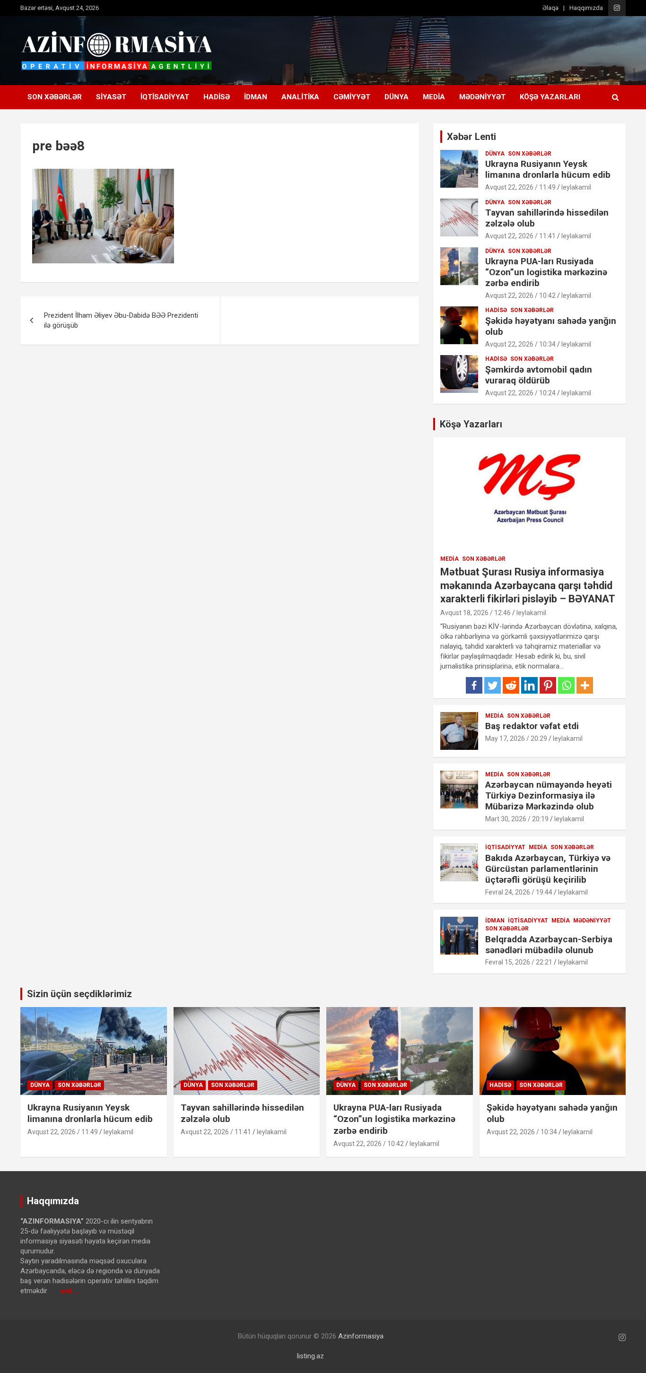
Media (434, 97)
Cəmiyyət (351, 97)
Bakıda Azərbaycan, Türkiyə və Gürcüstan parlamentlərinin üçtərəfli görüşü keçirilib (548, 868)
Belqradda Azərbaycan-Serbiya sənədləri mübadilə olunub (548, 945)
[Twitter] (492, 685)
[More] (584, 685)
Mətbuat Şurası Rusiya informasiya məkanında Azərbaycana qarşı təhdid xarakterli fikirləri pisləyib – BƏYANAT (527, 585)
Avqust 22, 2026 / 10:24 (520, 393)
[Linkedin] (529, 685)
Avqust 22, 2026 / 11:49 (520, 187)
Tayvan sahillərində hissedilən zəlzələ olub (547, 218)
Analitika (300, 97)
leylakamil (576, 187)
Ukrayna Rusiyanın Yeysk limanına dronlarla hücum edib (548, 169)
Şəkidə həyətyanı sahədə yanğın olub (550, 326)
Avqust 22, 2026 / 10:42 (520, 295)
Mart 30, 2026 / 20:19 (517, 819)
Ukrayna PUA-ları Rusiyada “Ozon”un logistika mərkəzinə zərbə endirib (546, 272)
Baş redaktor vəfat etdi (532, 726)
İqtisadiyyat (164, 97)
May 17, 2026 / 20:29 (516, 738)
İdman (255, 97)
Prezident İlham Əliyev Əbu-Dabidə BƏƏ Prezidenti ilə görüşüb (121, 320)
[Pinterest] (548, 685)
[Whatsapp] (566, 685)
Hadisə (216, 97)
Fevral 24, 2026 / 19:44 (518, 892)
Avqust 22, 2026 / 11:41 (520, 236)
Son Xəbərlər (54, 97)
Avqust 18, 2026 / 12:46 (475, 613)
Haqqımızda (586, 7)
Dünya (396, 97)
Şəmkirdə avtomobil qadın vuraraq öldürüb (538, 375)
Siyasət (111, 97)
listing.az (310, 1356)
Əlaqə (550, 7)
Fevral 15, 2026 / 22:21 (518, 962)
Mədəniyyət (482, 97)
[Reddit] (511, 685)
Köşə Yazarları (550, 97)
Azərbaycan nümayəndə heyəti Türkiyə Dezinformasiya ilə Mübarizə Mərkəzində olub (548, 795)
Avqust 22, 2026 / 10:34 (520, 344)
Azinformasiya (361, 1336)
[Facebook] (474, 685)
